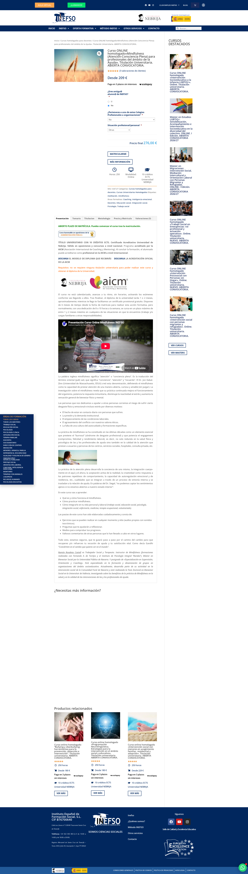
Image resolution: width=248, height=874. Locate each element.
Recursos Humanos (11, 479)
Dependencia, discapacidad (14, 453)
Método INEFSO (108, 28)
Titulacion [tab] (89, 218)
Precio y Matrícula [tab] (123, 218)
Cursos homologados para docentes (76, 40)
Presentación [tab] (62, 218)
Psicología (112, 206)
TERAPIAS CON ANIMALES (12, 474)
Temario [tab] (76, 218)
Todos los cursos (10, 419)
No (112, 105)
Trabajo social (123, 206)
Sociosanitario (9, 443)
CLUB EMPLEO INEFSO (168, 5)
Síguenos (179, 814)
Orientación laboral (12, 465)
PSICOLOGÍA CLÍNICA (11, 432)
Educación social (124, 203)
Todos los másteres (11, 422)
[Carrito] (195, 5)
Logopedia (7, 477)
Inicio (51, 28)
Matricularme (118, 154)
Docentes (112, 203)
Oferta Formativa (83, 28)
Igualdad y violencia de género (16, 456)
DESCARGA (119, 258)
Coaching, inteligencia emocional (137, 199)
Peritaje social (9, 462)
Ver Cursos (177, 345)
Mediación (7, 448)
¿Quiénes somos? (136, 821)
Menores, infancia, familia (14, 450)
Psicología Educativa (12, 482)
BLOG (185, 5)
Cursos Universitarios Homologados (132, 192)
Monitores (7, 472)
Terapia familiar (10, 437)
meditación (112, 196)
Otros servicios (133, 28)
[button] (99, 53)
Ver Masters (178, 352)
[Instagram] (153, 5)
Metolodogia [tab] (104, 218)
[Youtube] (149, 5)
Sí (111, 101)
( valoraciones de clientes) (132, 70)
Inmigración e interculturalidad (11, 459)
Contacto (154, 28)
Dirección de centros (12, 445)
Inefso (62, 28)
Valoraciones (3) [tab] (143, 218)
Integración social (139, 203)
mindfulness (123, 196)
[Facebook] (146, 5)
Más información (120, 161)
